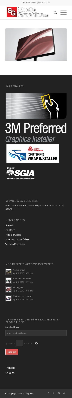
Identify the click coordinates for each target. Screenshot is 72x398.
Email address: (12, 327)
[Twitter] (64, 393)
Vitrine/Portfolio (15, 244)
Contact (10, 230)
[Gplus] (53, 393)
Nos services (13, 234)
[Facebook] (48, 393)
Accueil (9, 225)
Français (10, 367)
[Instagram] (58, 393)
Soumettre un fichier (17, 239)
